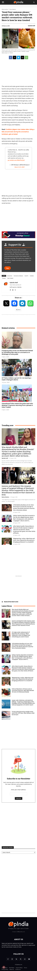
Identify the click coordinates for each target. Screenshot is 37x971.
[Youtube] (29, 959)
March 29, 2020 (19, 167)
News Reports (13, 9)
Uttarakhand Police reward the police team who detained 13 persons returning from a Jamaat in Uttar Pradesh (17, 405)
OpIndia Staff (31, 25)
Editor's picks (5, 9)
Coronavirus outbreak (18, 275)
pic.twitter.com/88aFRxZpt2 (16, 160)
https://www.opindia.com (15, 284)
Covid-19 (26, 275)
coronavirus (9, 275)
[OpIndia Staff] (6, 286)
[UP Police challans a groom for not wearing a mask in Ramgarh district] (18, 367)
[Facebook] (10, 57)
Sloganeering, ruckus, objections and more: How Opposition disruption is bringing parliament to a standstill (24, 540)
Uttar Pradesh (10, 278)
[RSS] (16, 959)
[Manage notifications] (3, 967)
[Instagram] (12, 289)
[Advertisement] (15, 559)
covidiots (32, 275)
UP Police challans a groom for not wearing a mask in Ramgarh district (16, 379)
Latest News (7, 606)
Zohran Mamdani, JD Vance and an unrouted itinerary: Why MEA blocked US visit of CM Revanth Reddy (23, 690)
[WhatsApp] (26, 57)
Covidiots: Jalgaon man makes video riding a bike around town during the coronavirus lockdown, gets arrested (18, 131)
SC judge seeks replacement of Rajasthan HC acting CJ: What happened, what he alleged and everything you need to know (21, 634)
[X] (14, 57)
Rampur (4, 278)
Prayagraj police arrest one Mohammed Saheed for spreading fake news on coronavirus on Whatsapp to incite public (17, 352)
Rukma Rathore (5, 497)
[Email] (22, 57)
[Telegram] (18, 57)
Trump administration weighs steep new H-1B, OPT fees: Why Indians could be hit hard (23, 713)
